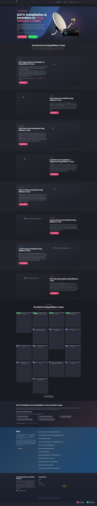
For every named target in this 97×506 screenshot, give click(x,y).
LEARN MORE (22, 82)
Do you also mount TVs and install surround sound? (49, 468)
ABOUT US (71, 2)
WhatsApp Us (33, 36)
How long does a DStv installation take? (47, 445)
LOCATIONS (59, 2)
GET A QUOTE (23, 36)
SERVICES (65, 2)
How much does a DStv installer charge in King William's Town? (51, 435)
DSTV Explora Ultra (23, 66)
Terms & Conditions (42, 484)
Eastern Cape (22, 5)
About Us (40, 479)
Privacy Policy (41, 482)
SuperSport (44, 78)
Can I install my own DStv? (44, 451)
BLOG (76, 2)
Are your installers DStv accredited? (46, 465)
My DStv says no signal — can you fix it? (47, 458)
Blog (39, 481)
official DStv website (29, 438)
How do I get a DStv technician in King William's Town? (50, 431)
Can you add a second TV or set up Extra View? (48, 461)
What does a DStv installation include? (46, 448)
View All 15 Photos (49, 396)
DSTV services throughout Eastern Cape (31, 423)
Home (17, 5)
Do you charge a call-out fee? (45, 438)
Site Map (57, 498)
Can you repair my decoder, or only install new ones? (49, 455)
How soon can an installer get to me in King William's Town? (51, 441)
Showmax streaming (35, 78)
